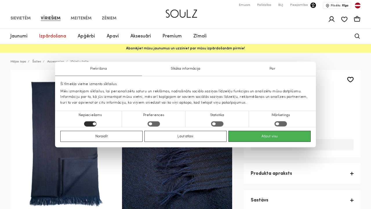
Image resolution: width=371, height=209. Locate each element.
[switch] (154, 123)
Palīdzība (264, 5)
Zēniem (109, 19)
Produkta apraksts (271, 173)
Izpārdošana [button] (52, 36)
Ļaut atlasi (185, 136)
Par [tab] (272, 69)
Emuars (244, 5)
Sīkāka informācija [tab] (186, 69)
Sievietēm (20, 19)
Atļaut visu (269, 136)
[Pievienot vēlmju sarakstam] (350, 79)
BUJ (280, 5)
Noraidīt (101, 136)
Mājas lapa (18, 61)
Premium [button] (172, 36)
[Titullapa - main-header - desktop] (185, 11)
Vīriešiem (51, 19)
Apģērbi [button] (86, 36)
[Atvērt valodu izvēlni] (358, 5)
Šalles (36, 61)
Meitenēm (81, 19)
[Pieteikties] (331, 19)
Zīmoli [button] (200, 36)
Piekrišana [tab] (98, 69)
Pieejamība (299, 5)
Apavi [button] (113, 36)
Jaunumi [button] (19, 36)
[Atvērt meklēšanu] (357, 36)
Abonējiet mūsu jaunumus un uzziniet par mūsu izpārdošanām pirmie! (185, 48)
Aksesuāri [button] (140, 36)
